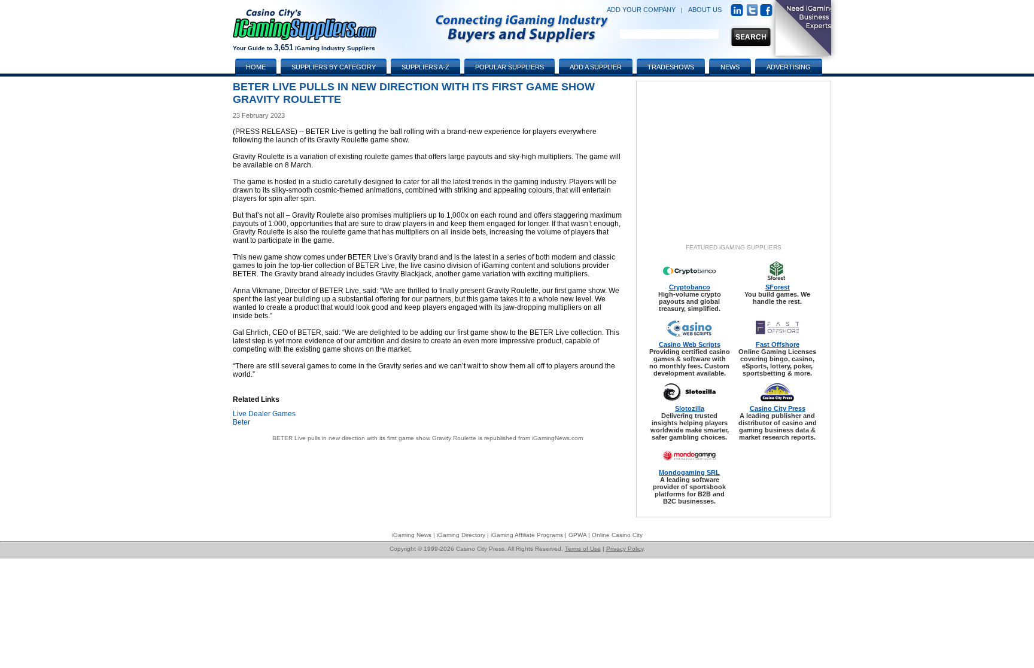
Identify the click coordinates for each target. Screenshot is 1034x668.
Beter (241, 422)
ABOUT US (705, 9)
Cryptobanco (689, 287)
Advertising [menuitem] (789, 67)
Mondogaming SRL (689, 472)
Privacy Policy (624, 548)
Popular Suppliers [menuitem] (509, 67)
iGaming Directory (461, 535)
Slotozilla (689, 408)
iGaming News (411, 535)
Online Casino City (617, 535)
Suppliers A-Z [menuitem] (425, 67)
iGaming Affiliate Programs (527, 535)
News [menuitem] (730, 67)
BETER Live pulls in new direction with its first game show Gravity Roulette (374, 438)
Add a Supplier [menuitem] (596, 67)
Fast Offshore (777, 344)
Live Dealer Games (264, 414)
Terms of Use (583, 548)
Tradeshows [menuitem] (670, 67)
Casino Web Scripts (689, 344)
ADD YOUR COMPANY (641, 9)
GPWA (577, 535)
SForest (777, 287)
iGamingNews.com (557, 438)
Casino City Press (777, 408)
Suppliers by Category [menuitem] (333, 67)
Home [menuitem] (256, 67)
